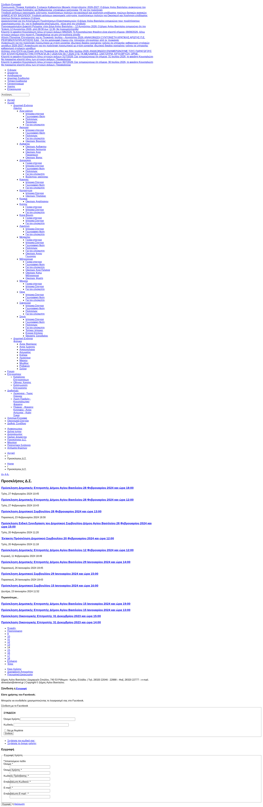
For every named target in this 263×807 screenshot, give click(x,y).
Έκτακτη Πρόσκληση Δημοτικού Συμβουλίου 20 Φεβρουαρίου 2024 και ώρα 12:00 (57, 538)
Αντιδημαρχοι (14, 75)
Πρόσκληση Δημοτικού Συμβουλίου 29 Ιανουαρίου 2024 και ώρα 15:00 (49, 573)
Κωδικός (8, 724)
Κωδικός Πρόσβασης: (16, 776)
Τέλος (10, 664)
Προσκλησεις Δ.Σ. (16, 439)
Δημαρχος (12, 72)
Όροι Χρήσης (14, 669)
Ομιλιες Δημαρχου (17, 437)
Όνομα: (8, 764)
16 (8, 653)
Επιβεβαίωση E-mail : (16, 793)
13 (8, 644)
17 (8, 655)
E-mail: (8, 787)
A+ (2, 474)
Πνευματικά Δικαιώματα (20, 674)
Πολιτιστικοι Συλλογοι (19, 445)
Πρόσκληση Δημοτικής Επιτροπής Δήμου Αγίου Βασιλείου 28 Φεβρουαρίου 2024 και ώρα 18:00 (67, 487)
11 (8, 639)
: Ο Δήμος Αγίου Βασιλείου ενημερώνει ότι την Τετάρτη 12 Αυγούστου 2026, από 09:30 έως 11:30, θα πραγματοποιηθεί (73, 27)
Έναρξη (11, 628)
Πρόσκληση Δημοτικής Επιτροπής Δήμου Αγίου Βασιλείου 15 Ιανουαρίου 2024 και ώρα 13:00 (65, 610)
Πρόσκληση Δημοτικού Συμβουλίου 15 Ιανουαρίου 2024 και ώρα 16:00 (49, 585)
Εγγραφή (21, 688)
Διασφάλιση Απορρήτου (20, 672)
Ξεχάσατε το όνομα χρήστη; (22, 743)
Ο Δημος (12, 70)
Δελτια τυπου (14, 431)
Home (10, 463)
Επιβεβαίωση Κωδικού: (17, 781)
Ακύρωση (19, 804)
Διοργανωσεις (15, 434)
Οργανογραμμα (15, 83)
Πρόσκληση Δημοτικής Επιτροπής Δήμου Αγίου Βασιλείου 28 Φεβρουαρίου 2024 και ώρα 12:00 (67, 499)
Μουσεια (12, 442)
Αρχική (11, 453)
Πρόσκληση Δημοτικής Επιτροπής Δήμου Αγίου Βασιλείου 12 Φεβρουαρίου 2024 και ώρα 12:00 (67, 550)
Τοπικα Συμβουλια (17, 81)
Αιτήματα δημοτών (17, 448)
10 (8, 636)
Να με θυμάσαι (15, 730)
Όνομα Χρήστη (12, 719)
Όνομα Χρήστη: (13, 770)
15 (8, 650)
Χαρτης (11, 86)
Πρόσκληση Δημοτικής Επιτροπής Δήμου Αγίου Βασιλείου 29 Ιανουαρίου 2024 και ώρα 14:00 (65, 562)
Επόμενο (12, 661)
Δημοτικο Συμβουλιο (18, 78)
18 (8, 658)
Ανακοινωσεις (14, 428)
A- (8, 474)
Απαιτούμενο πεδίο (15, 761)
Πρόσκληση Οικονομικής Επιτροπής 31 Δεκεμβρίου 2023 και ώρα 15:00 (51, 616)
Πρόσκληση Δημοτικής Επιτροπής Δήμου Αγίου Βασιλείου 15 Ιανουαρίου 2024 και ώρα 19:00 (65, 603)
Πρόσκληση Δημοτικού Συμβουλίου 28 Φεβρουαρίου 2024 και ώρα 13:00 (51, 511)
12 (8, 642)
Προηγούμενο (14, 631)
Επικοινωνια (14, 89)
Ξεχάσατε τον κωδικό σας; (21, 740)
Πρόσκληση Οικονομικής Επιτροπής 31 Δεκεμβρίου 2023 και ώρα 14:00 (51, 622)
